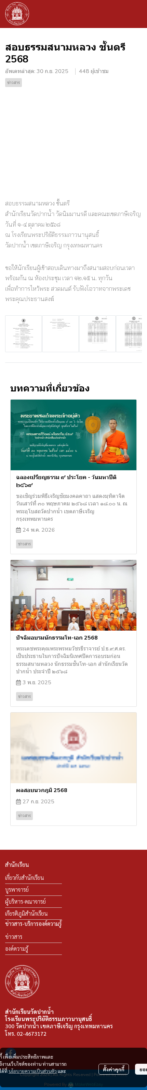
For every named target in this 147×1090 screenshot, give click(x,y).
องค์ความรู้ (16, 948)
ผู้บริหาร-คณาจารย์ (25, 901)
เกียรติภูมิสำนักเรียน (26, 913)
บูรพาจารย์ (17, 889)
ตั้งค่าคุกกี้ (113, 1069)
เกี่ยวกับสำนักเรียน (24, 877)
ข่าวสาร (13, 936)
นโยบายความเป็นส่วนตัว (33, 1071)
